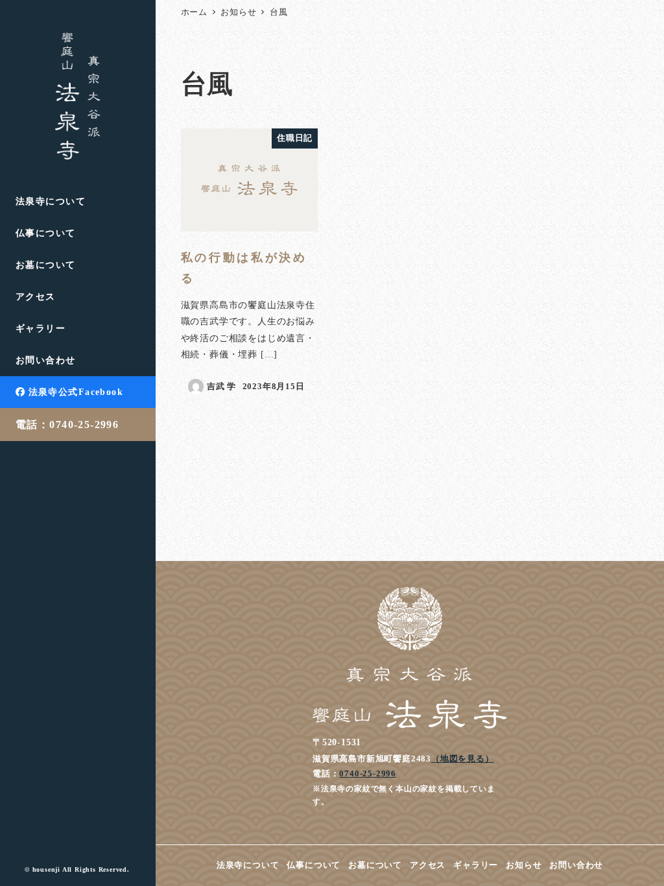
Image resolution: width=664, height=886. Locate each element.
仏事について (313, 865)
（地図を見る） (462, 758)
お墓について (375, 865)
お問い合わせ (576, 865)
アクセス (427, 865)
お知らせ (523, 865)
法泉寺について (248, 865)
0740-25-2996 (367, 773)
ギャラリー (475, 865)
